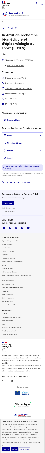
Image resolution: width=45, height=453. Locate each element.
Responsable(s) (13, 120)
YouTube (28, 228)
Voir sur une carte (14, 65)
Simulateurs (5, 291)
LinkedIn (16, 228)
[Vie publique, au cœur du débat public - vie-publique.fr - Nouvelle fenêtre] (22, 405)
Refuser (14, 449)
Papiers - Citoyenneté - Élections (12, 241)
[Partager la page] (12, 28)
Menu (42, 4)
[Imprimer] (8, 28)
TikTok (10, 228)
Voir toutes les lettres (8, 211)
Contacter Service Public (9, 334)
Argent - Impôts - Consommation (12, 262)
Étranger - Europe (7, 269)
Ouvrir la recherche (36, 3)
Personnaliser (24, 449)
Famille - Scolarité (7, 244)
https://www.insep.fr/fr (14, 78)
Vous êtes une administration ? (11, 328)
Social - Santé (6, 248)
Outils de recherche (8, 298)
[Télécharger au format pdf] (4, 28)
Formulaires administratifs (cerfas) (12, 288)
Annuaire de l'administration (11, 305)
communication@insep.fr (15, 93)
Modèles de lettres (7, 295)
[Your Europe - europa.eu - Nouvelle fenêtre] (22, 392)
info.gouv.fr (23, 376)
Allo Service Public (7, 302)
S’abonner (7, 203)
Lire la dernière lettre (8, 208)
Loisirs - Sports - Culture (9, 272)
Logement (5, 255)
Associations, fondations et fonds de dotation (16, 275)
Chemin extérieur (14, 143)
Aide (3, 324)
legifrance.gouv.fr (8, 376)
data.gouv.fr (6, 381)
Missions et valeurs (7, 321)
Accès (9, 135)
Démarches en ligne (8, 284)
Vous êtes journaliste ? (9, 331)
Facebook (4, 228)
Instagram (22, 228)
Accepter (6, 449)
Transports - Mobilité (8, 258)
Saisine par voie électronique (17, 88)
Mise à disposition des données (11, 317)
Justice (4, 265)
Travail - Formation (8, 251)
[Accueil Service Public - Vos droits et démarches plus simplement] (16, 16)
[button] (16, 28)
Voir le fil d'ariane (7, 22)
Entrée (10, 150)
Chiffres (4, 314)
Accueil (10, 158)
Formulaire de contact (14, 83)
